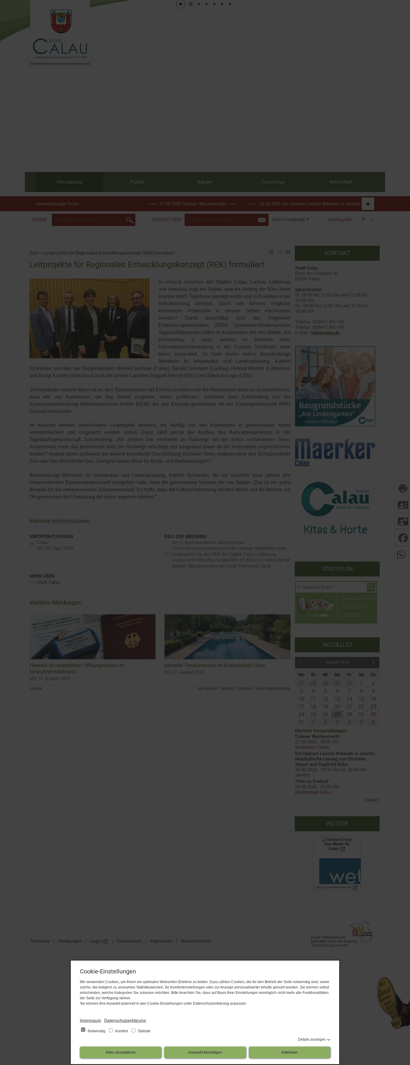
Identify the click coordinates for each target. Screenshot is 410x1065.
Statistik (143, 1031)
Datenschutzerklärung (125, 1020)
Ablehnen (289, 1052)
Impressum (90, 1020)
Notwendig (96, 1031)
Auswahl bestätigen (205, 1052)
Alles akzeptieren (120, 1052)
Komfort (121, 1031)
